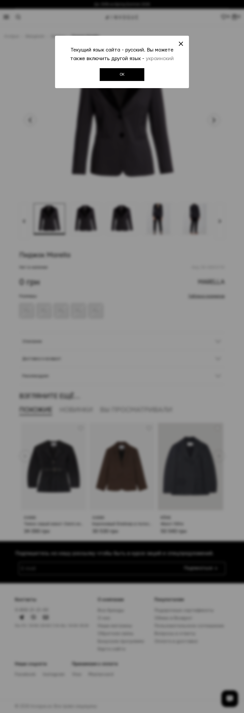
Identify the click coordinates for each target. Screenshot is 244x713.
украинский (160, 58)
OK (122, 74)
